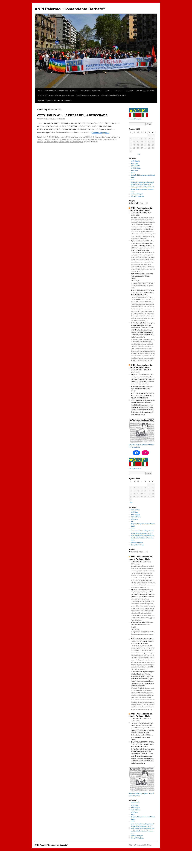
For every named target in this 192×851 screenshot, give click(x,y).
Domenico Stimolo (65, 139)
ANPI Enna (134, 163)
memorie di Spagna (137, 194)
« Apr (139, 154)
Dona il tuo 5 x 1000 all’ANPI (91, 90)
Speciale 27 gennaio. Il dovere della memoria (54, 100)
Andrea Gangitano (51, 139)
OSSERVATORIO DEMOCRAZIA (114, 95)
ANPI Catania (135, 161)
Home (39, 90)
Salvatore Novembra (51, 141)
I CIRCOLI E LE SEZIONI (123, 90)
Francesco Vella (78, 139)
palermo (62, 118)
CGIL (132, 180)
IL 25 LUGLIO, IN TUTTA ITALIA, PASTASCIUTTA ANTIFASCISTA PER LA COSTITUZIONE (142, 292)
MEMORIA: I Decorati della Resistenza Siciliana (55, 95)
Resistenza (97, 137)
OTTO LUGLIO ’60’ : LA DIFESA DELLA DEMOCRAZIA (72, 115)
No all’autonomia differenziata (88, 95)
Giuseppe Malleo (91, 139)
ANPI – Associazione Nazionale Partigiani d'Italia (141, 209)
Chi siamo (74, 90)
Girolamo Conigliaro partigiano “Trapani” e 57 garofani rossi (141, 446)
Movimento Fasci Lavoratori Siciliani (79, 137)
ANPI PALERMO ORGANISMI (56, 90)
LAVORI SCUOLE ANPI (145, 90)
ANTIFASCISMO (52, 137)
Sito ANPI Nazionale (137, 196)
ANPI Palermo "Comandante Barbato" (70, 9)
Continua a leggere (100, 132)
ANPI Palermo (135, 166)
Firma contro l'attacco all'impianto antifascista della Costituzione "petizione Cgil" (143, 189)
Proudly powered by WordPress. (141, 845)
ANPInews (134, 170)
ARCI (133, 173)
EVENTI (108, 90)
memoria (62, 137)
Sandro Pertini (64, 141)
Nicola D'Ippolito (104, 139)
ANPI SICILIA (136, 168)
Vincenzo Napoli (76, 141)
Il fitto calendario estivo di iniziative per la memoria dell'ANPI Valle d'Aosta (142, 276)
